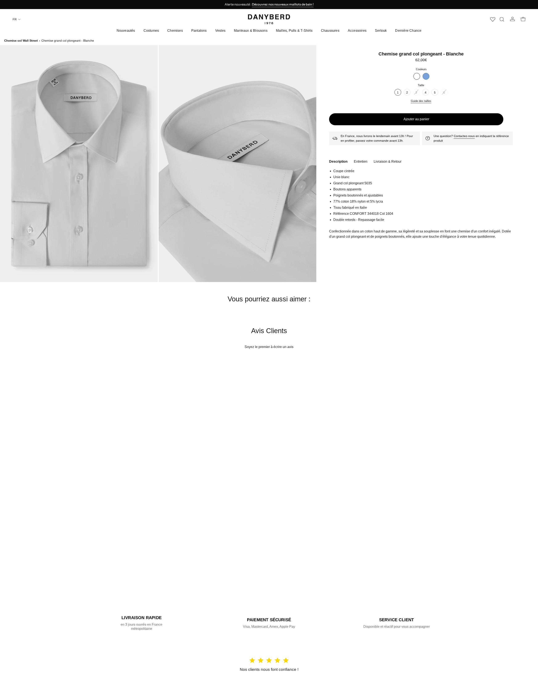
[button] (501, 19)
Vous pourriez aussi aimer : (269, 299)
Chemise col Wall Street (21, 40)
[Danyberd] (269, 19)
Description (338, 161)
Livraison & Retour (387, 161)
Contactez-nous (464, 136)
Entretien (360, 161)
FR (15, 19)
